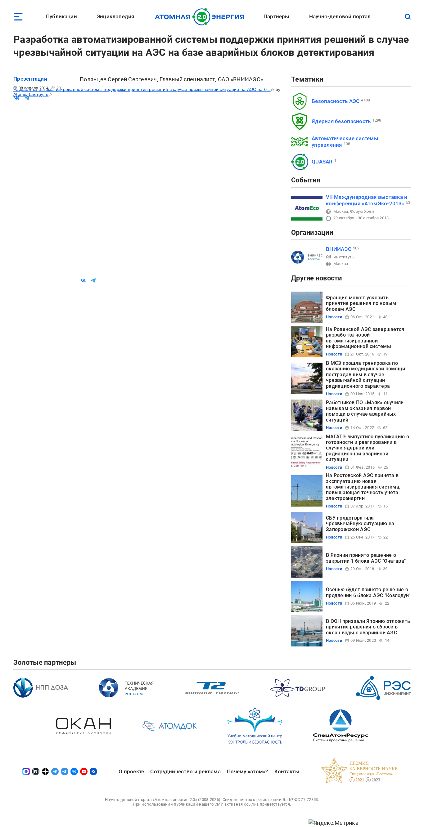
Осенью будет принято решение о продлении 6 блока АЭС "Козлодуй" (368, 592)
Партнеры (276, 16)
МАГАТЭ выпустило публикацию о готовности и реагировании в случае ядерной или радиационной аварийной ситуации (367, 448)
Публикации (61, 16)
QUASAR (322, 162)
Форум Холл (362, 211)
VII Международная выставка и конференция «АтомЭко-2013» (367, 200)
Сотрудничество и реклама (185, 771)
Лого (201, 17)
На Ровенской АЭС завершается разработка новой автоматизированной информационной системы (365, 337)
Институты (343, 257)
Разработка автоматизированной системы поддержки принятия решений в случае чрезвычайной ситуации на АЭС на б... (142, 89)
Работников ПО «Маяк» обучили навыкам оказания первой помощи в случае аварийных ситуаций (365, 411)
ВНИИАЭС (338, 249)
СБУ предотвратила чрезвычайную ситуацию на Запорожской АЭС (360, 523)
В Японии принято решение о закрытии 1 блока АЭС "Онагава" (366, 558)
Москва (340, 211)
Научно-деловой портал (340, 16)
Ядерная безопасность (341, 121)
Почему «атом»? (247, 771)
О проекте (131, 771)
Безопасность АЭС (335, 101)
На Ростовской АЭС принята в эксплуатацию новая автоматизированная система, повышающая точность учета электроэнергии (363, 486)
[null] (16, 98)
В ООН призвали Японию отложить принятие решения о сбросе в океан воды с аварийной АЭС (368, 627)
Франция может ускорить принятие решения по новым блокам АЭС (361, 303)
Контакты (287, 771)
